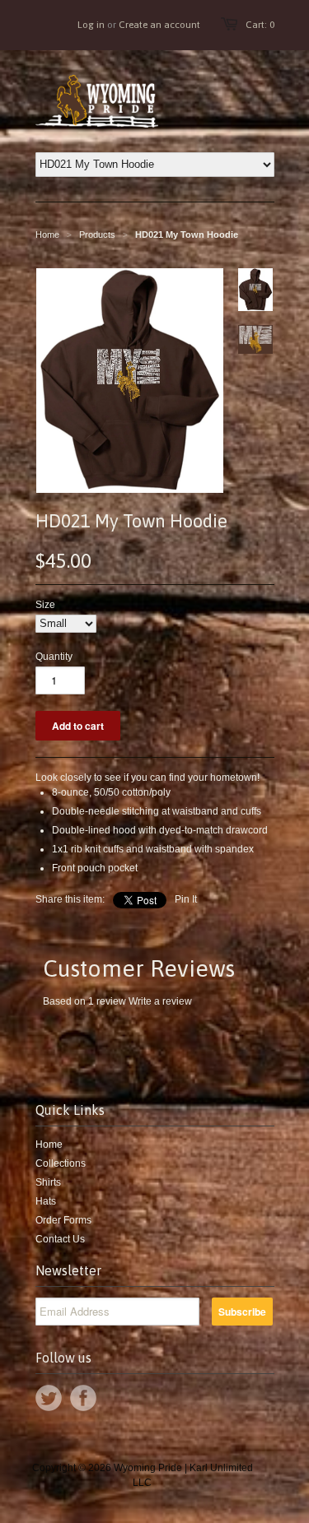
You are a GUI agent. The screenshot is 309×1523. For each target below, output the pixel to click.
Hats (45, 1201)
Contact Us (60, 1239)
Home (49, 1144)
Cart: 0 (260, 24)
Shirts (48, 1182)
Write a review (160, 1001)
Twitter (48, 1398)
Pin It (186, 899)
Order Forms (63, 1220)
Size (45, 605)
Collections (60, 1163)
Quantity (54, 656)
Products (97, 234)
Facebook (83, 1398)
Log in (91, 24)
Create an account (159, 24)
